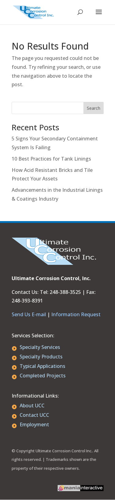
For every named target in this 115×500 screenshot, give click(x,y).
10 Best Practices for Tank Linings (51, 158)
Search (93, 108)
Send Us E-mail (29, 314)
